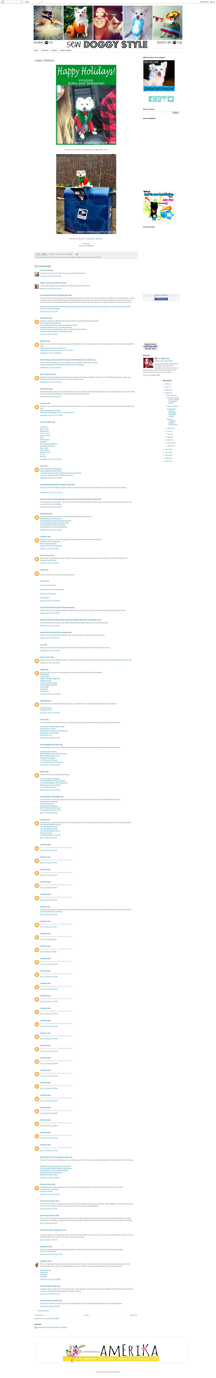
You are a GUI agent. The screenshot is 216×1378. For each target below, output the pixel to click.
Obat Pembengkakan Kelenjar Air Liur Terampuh (56, 350)
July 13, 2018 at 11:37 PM (49, 1076)
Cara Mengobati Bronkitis (48, 829)
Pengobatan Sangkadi (47, 758)
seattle (84, 257)
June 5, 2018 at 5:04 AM (48, 927)
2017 (167, 387)
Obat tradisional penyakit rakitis (50, 471)
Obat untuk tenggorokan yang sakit (119, 660)
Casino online (45, 433)
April (169, 437)
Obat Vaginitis (55, 309)
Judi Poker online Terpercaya (50, 541)
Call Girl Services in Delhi (49, 1301)
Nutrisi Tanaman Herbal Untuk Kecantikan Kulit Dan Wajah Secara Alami (66, 360)
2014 (167, 449)
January (170, 446)
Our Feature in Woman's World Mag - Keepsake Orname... (172, 412)
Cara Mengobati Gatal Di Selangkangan (54, 295)
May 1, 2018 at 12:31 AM (48, 838)
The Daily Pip (45, 270)
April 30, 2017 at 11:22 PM (49, 311)
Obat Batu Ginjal (97, 306)
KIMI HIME (43, 701)
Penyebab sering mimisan (49, 802)
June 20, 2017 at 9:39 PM (48, 334)
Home (86, 1315)
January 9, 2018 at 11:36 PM (49, 713)
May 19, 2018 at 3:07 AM (48, 900)
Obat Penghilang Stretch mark (50, 808)
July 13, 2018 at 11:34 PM (49, 1039)
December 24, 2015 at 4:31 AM (50, 288)
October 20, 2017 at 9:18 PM (49, 663)
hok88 (42, 570)
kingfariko (43, 1261)
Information (44, 1272)
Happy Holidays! (172, 406)
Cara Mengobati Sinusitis (48, 806)
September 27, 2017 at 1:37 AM (51, 492)
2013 (167, 452)
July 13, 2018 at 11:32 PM (49, 977)
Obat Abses (107, 306)
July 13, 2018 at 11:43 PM (49, 1138)
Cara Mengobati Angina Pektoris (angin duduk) (56, 1168)
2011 (167, 458)
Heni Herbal (44, 318)
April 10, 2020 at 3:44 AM (48, 1223)
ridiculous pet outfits (75, 257)
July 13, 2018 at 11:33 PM (49, 1001)
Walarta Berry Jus (46, 735)
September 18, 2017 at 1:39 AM (51, 478)
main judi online (45, 422)
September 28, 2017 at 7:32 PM (51, 530)
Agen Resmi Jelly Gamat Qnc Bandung (54, 632)
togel (42, 437)
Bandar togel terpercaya (48, 544)
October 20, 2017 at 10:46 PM (50, 694)
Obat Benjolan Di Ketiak (48, 752)
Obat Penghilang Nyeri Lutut (49, 756)
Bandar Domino (45, 452)
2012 (167, 455)
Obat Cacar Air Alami (47, 804)
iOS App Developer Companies (51, 1230)
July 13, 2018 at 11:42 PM (49, 1126)
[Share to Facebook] (43, 254)
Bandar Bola (44, 431)
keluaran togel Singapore (48, 444)
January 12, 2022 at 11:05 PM (50, 1279)
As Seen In (44, 50)
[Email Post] (76, 254)
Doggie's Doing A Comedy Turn (51, 283)
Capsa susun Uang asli (48, 594)
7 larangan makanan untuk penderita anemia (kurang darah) (60, 473)
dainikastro (44, 1247)
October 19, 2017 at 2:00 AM (49, 638)
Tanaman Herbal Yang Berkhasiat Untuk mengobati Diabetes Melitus (63, 329)
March (169, 440)
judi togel (43, 442)
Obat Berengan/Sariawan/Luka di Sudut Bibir (55, 1166)
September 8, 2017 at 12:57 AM (51, 382)
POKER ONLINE (45, 681)
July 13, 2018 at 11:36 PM (49, 1063)
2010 (167, 461)
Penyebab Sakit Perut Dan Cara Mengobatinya (56, 327)
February (170, 443)
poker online (44, 429)
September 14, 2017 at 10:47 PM (51, 415)
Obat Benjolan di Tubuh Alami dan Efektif (54, 1170)
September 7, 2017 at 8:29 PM (50, 353)
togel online (44, 448)
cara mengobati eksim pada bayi (51, 912)
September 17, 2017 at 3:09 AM (51, 459)
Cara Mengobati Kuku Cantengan (51, 762)
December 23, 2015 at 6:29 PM (50, 276)
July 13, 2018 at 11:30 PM (49, 964)
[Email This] (36, 254)
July (168, 431)
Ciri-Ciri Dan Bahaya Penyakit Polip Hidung (55, 607)
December (171, 395)
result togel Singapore (47, 446)
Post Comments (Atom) (51, 1319)
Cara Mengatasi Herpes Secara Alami (53, 348)
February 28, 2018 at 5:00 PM (50, 790)
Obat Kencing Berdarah (119, 306)
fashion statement (55, 257)
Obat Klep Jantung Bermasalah (61, 306)
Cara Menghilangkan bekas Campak (52, 781)
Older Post (133, 1315)
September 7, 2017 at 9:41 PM (50, 367)
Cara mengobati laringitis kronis (51, 469)
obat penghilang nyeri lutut (49, 744)
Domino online (45, 435)
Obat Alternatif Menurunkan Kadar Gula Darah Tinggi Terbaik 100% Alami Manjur (68, 620)
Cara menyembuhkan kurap (73, 379)
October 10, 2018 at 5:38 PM (49, 1178)
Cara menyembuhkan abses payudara (76, 394)
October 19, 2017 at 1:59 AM (49, 613)
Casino (42, 454)
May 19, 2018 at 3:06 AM (48, 888)
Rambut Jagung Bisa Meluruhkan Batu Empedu (56, 331)
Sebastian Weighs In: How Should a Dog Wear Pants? (173, 400)
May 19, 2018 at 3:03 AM (48, 850)
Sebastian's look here (94, 239)
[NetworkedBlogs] (161, 295)
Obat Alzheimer (45, 306)
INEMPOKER (44, 674)
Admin (42, 772)
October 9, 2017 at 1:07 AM (49, 563)
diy (41, 257)
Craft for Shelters (66, 50)
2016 (167, 390)
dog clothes (46, 257)
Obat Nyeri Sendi (46, 710)
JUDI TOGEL (44, 687)
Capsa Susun (44, 450)
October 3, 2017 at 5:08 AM (49, 549)
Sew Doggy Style (163, 358)
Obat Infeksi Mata (46, 833)
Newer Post (39, 1315)
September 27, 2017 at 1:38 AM (51, 507)
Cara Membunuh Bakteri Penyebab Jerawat (55, 485)
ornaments (65, 257)
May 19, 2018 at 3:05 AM (48, 875)
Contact (54, 50)
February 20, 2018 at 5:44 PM (50, 765)
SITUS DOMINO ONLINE (48, 685)
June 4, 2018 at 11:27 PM (48, 914)
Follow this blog (161, 299)
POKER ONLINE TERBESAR (50, 679)
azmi (42, 466)
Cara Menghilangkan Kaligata (50, 410)
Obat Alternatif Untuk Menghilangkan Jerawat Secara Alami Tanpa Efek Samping (68, 499)
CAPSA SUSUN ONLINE (48, 683)
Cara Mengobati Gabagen (49, 760)
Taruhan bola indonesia (48, 585)
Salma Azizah (45, 555)
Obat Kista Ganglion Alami (49, 1175)
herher (42, 719)
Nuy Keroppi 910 (46, 374)
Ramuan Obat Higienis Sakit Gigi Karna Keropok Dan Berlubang (62, 365)
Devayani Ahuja (45, 1184)
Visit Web (43, 1277)
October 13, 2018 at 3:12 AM (49, 1194)
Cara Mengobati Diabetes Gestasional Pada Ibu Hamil (58, 325)
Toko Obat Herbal (46, 708)
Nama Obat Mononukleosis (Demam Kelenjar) (56, 521)
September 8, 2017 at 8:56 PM (50, 396)
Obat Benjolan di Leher (48, 729)
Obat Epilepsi (86, 306)
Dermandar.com (45, 1270)
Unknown (43, 537)
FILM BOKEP (44, 598)
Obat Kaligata (77, 306)
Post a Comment (43, 1311)
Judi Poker (43, 427)
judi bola (43, 456)
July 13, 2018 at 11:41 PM (49, 1101)
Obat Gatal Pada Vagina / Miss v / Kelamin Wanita (57, 412)
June (169, 434)
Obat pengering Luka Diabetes (50, 785)
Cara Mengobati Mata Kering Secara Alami (54, 523)
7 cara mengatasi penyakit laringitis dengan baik (56, 475)
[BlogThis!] (39, 254)
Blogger (117, 1372)
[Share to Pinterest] (46, 254)
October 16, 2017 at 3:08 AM (49, 601)
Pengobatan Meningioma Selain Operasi (54, 731)
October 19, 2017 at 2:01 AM (49, 650)
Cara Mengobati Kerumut (48, 827)
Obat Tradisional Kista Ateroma (50, 323)
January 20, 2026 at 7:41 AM (50, 1294)
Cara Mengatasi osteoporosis (50, 779)
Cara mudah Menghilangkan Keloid (52, 726)
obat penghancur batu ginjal (50, 797)
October (170, 428)
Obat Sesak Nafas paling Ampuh (51, 1173)
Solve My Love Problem (48, 1251)
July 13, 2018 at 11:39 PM (49, 1088)
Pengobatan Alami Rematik (49, 733)
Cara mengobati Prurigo (48, 787)
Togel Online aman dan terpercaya (52, 589)
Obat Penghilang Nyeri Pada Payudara (53, 754)
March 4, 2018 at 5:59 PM (48, 813)
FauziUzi (43, 341)
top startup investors (47, 1201)
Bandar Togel (44, 439)
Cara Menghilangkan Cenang (50, 835)
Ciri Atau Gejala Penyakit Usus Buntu (52, 525)
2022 (167, 384)
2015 (167, 393)
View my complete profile (151, 375)
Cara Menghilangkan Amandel (50, 824)
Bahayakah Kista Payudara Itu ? (51, 519)
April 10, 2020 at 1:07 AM (48, 1209)
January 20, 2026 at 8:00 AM (50, 1306)
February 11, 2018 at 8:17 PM (50, 738)
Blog (36, 50)
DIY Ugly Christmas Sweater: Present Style (172, 421)
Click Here (43, 1274)
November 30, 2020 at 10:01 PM (51, 1254)
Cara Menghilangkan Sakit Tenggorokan (54, 783)
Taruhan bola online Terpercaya (51, 546)
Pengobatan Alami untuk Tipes (50, 810)
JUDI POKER (44, 581)
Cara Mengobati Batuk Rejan (50, 831)
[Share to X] (41, 254)
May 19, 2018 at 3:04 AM (48, 863)
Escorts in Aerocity (46, 1191)
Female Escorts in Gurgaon (49, 1189)
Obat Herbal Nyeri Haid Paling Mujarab (53, 527)
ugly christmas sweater (94, 257)
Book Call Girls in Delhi (48, 1286)
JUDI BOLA (44, 689)
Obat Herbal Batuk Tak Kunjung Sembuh (54, 1157)
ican (41, 645)
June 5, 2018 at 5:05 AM (48, 939)
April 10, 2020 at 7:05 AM (48, 1240)
